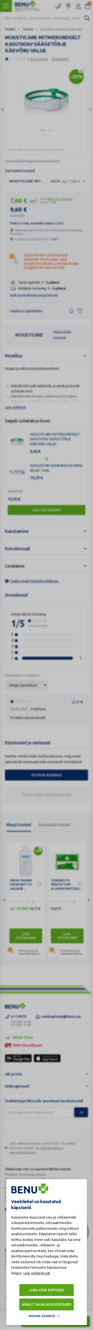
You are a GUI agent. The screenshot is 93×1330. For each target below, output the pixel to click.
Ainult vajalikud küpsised (46, 1304)
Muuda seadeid (42, 1316)
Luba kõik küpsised (46, 1290)
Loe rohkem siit (36, 1273)
